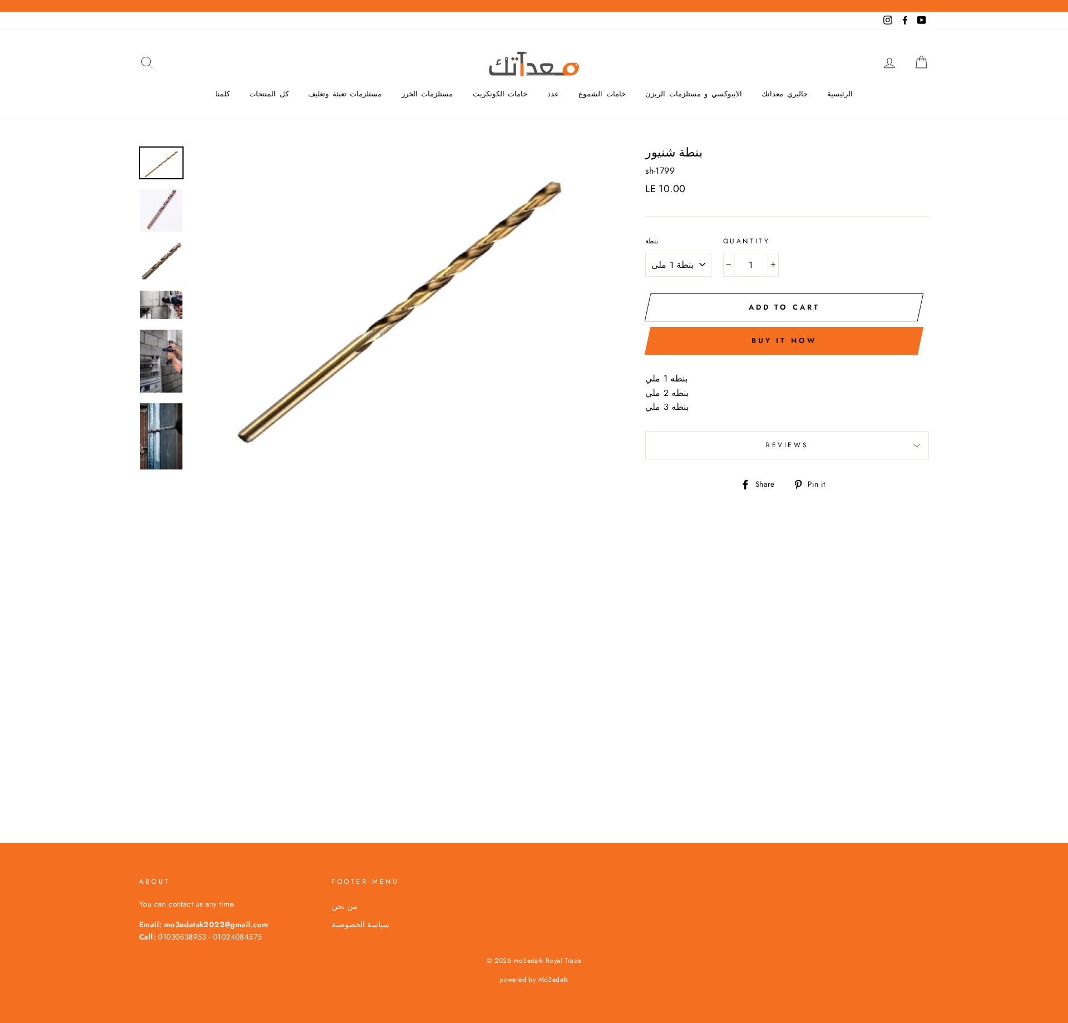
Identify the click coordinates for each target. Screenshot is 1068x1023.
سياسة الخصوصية (360, 924)
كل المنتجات (269, 94)
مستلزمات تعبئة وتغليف (345, 94)
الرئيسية (840, 94)
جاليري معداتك (785, 94)
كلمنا (222, 94)
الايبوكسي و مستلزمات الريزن (693, 94)
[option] (400, 299)
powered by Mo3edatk (534, 980)
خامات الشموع (602, 94)
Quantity (746, 241)
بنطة (651, 241)
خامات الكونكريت (500, 94)
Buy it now (784, 340)
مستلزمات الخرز (427, 94)
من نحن (345, 906)
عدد (553, 94)
